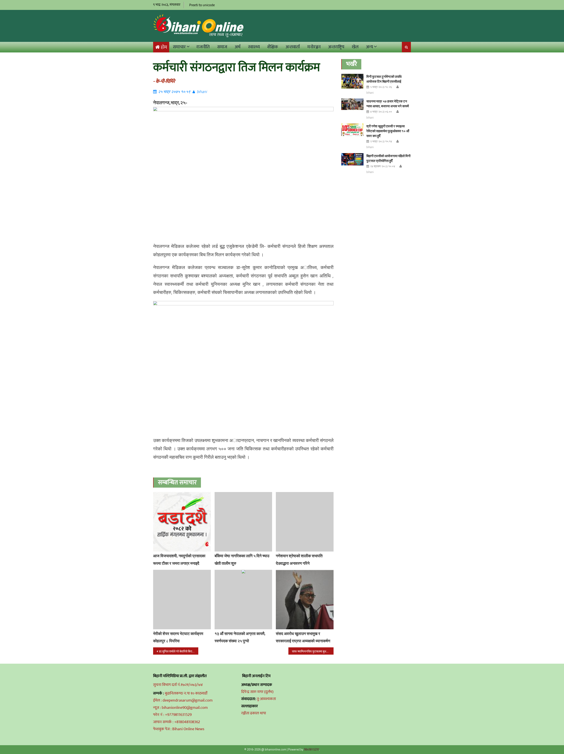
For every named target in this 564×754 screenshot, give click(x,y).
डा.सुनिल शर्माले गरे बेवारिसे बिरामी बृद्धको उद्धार (178, 651)
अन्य (369, 47)
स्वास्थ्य (254, 47)
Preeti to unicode (202, 5)
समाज (222, 47)
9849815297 (311, 749)
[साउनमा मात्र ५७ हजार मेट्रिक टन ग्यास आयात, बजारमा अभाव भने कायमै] (352, 104)
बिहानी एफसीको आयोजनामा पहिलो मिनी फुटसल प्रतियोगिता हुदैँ (388, 158)
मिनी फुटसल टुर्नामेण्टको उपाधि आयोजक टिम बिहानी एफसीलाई (384, 79)
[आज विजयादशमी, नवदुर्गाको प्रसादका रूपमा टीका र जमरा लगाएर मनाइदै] (182, 522)
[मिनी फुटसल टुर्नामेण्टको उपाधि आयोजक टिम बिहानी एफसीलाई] (352, 81)
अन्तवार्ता (293, 47)
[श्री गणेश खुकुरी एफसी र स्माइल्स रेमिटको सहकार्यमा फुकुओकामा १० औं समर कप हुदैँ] (352, 129)
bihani (202, 92)
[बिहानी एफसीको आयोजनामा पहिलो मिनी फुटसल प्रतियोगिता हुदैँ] (352, 159)
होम (164, 47)
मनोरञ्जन (314, 47)
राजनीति (203, 47)
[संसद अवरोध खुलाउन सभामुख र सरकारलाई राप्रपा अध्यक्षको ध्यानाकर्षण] (305, 599)
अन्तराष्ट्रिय (336, 47)
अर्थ (238, 47)
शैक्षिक (272, 47)
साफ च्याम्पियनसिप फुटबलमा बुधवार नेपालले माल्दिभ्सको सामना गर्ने (313, 651)
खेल (355, 47)
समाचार (179, 47)
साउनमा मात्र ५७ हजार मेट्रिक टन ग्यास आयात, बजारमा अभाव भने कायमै (387, 104)
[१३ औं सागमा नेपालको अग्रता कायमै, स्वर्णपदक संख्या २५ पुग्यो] (243, 599)
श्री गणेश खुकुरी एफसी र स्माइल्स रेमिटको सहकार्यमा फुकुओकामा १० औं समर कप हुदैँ (387, 131)
